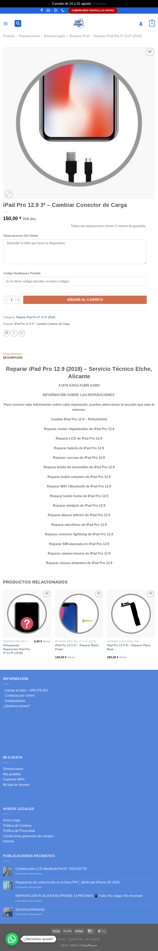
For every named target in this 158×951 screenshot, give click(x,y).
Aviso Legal (11, 820)
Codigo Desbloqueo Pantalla (22, 273)
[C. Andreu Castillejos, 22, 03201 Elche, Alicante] (42, 10)
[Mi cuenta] (141, 23)
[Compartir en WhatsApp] (6, 333)
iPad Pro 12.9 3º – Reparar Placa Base (128, 647)
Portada (9, 36)
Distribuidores (14, 701)
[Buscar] (18, 23)
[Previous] (3, 629)
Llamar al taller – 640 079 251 (25, 690)
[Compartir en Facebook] (14, 333)
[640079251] (63, 10)
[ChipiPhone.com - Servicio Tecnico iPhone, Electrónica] (79, 23)
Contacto (75, 939)
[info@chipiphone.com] (49, 10)
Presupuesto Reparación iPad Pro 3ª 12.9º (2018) (16, 649)
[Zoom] (9, 194)
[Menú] (5, 23)
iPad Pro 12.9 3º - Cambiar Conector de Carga (42, 323)
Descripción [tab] (12, 357)
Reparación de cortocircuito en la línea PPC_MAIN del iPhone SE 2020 (67, 882)
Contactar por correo (19, 695)
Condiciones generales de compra (28, 836)
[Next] (155, 629)
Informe (8, 841)
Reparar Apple (54, 36)
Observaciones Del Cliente (20, 235)
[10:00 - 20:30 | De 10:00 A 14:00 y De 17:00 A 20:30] (56, 10)
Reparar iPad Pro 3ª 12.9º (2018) (118, 36)
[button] (12, 939)
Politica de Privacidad (19, 830)
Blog (61, 939)
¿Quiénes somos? (16, 706)
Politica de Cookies (17, 825)
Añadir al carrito (85, 299)
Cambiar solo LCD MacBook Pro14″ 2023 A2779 (51, 868)
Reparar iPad (79, 36)
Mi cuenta (92, 939)
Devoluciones (13, 769)
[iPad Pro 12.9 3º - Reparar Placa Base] (131, 614)
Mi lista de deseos (16, 784)
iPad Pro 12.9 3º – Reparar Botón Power (77, 647)
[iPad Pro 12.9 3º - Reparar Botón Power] (79, 614)
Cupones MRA (14, 779)
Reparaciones (29, 36)
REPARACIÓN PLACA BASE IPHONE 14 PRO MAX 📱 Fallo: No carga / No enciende (79, 896)
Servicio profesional (29, 909)
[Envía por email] (21, 333)
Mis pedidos (12, 774)
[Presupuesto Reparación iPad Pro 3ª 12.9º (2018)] (27, 614)
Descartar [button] (99, 3)
